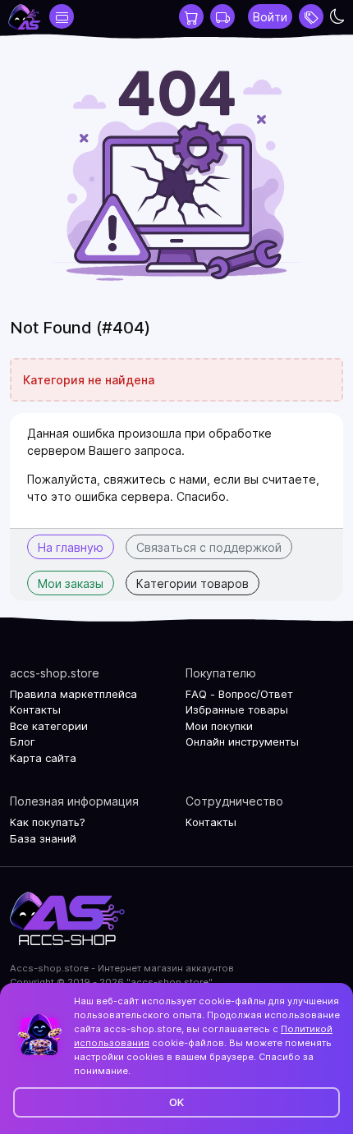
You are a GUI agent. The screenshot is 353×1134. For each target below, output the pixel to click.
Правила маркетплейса (73, 693)
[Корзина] (191, 16)
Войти (270, 17)
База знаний (43, 838)
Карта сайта (43, 757)
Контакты (35, 709)
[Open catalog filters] (61, 16)
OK (176, 1102)
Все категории (49, 725)
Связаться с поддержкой (209, 547)
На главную (70, 547)
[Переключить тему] (337, 16)
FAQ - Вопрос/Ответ (239, 693)
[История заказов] (222, 16)
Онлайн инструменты (242, 741)
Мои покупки (219, 725)
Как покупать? (47, 822)
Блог (22, 741)
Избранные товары (237, 709)
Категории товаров (192, 583)
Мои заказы (70, 583)
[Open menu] (311, 16)
